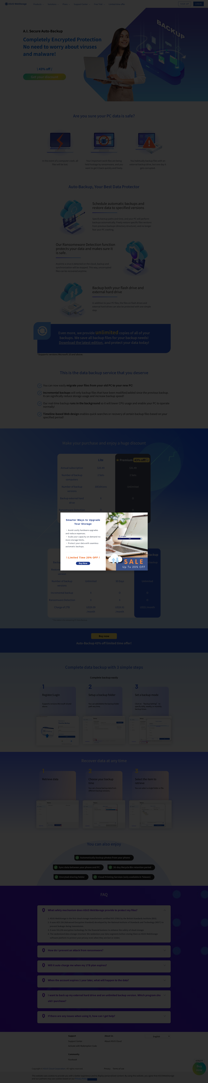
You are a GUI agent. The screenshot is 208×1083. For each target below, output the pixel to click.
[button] (144, 515)
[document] (104, 541)
